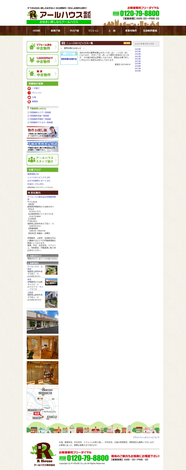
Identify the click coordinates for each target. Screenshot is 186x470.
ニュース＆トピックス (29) (38, 177)
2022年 (138, 59)
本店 (29, 280)
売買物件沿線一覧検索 (39, 116)
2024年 (138, 54)
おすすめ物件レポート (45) (38, 181)
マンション (37, 93)
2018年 (138, 66)
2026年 (138, 49)
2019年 (138, 64)
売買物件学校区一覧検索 (40, 119)
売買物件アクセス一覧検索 (41, 122)
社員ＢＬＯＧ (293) (35, 184)
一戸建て (36, 88)
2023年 (138, 56)
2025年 (138, 52)
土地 (34, 97)
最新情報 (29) (33, 174)
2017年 (138, 69)
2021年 (138, 61)
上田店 (30, 293)
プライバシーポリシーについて (146, 437)
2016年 (138, 71)
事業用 (35, 102)
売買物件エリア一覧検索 (40, 112)
